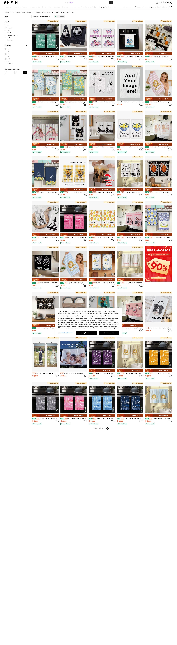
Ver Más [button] (10, 40)
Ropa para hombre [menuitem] (67, 7)
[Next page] (110, 428)
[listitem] (45, 41)
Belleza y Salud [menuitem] (126, 7)
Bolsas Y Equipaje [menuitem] (150, 7)
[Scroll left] (169, 7)
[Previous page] (105, 428)
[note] (45, 53)
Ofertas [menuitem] (24, 7)
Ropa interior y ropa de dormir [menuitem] (89, 7)
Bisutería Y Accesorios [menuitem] (115, 7)
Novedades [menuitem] (17, 7)
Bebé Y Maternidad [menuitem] (138, 7)
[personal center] (157, 2)
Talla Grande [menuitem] (56, 7)
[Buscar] (111, 2)
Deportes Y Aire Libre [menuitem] (163, 7)
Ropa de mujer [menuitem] (32, 7)
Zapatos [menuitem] (77, 7)
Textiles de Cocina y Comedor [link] (36, 12)
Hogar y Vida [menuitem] (103, 7)
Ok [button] (25, 72)
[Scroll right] (171, 7)
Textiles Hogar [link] (20, 12)
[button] (168, 2)
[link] (160, 2)
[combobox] (42, 16)
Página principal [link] (9, 12)
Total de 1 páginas (98, 428)
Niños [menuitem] (49, 7)
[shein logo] (11, 2)
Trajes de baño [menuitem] (42, 7)
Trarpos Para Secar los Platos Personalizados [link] (60, 12)
